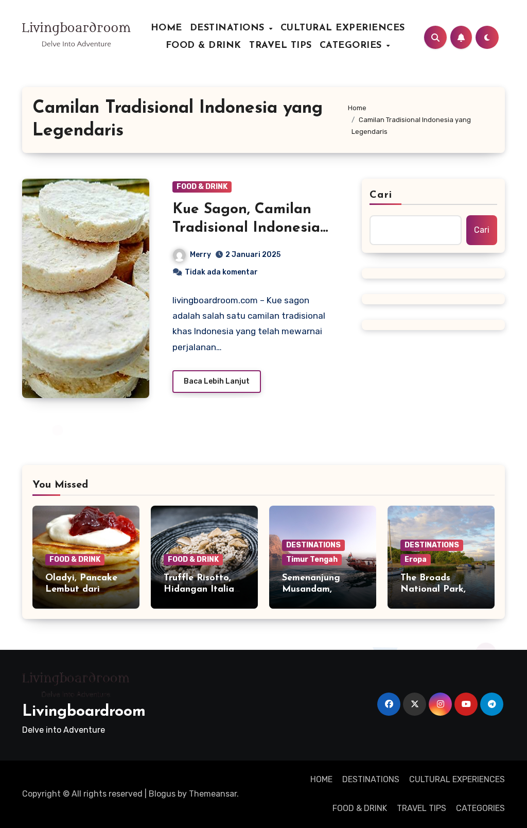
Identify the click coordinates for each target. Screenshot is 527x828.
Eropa (416, 559)
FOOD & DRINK (203, 45)
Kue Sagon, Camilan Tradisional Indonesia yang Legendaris (246, 228)
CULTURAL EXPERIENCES (342, 28)
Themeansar (213, 794)
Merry (200, 254)
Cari (381, 195)
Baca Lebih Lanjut (217, 381)
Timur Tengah (312, 559)
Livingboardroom (84, 712)
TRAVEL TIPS (280, 45)
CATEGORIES (352, 45)
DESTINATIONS (229, 28)
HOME (166, 28)
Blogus (162, 794)
